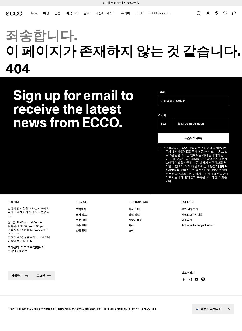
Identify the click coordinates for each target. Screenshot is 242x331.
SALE (139, 13)
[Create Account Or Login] (208, 13)
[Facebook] (184, 279)
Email (162, 92)
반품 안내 (81, 230)
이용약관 (187, 219)
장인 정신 (134, 214)
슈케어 (125, 13)
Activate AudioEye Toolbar (198, 225)
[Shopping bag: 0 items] (234, 13)
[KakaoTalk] (203, 279)
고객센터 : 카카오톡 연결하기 (26, 247)
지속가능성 (135, 219)
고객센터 (81, 209)
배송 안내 (81, 225)
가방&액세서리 (105, 13)
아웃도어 (72, 13)
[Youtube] (196, 279)
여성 (46, 13)
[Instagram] (190, 279)
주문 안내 (81, 219)
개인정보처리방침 (192, 214)
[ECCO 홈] (14, 13)
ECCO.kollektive (159, 13)
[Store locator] (216, 13)
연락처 (162, 115)
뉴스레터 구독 (193, 138)
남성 (58, 13)
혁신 (131, 225)
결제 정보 (81, 214)
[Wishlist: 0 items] (225, 13)
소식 (131, 230)
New (34, 13)
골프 (87, 13)
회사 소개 (134, 209)
